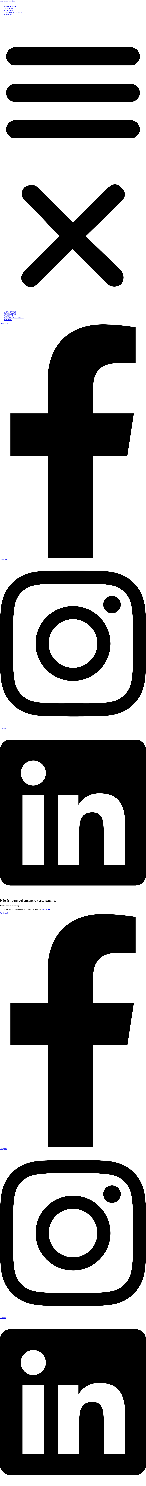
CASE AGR (8, 10)
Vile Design (46, 909)
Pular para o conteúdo (7, 1)
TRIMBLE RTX (10, 8)
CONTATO (8, 14)
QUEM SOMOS (10, 6)
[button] (73, 163)
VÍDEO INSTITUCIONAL (14, 12)
